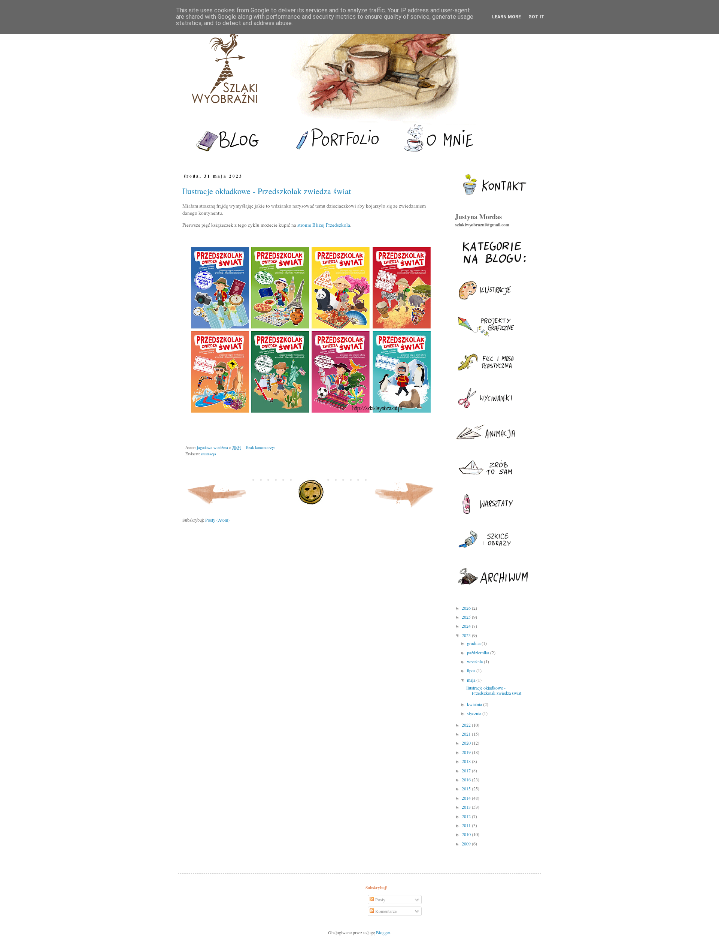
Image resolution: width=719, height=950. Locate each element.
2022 (467, 725)
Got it (536, 16)
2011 (467, 825)
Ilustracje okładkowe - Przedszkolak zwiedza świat (266, 191)
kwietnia (475, 704)
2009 (467, 844)
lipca (471, 670)
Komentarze (385, 911)
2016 (467, 779)
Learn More (506, 16)
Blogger (383, 932)
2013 (467, 807)
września (475, 661)
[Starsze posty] (404, 509)
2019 (467, 752)
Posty (379, 899)
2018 (467, 761)
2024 (467, 626)
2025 (467, 617)
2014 (467, 798)
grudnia (474, 643)
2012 (467, 816)
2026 (467, 608)
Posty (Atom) (217, 520)
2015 (467, 788)
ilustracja (208, 453)
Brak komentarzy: (260, 447)
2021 (467, 734)
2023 (467, 635)
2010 (467, 834)
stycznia (474, 713)
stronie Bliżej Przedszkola (323, 224)
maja (471, 680)
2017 (467, 770)
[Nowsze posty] (217, 509)
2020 (467, 743)
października (478, 652)
